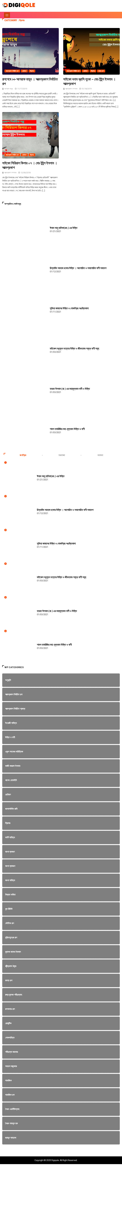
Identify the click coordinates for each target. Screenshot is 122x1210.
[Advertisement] (61, 1189)
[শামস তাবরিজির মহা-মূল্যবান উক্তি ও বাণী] (24, 429)
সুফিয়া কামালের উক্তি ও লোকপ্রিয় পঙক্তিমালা (69, 308)
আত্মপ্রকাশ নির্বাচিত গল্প (12, 71)
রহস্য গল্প (101, 71)
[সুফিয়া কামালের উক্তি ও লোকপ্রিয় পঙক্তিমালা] (24, 308)
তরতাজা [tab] (62, 455)
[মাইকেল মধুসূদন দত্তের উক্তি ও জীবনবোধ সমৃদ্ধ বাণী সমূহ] (24, 349)
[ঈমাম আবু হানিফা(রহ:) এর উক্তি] (24, 228)
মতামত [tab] (100, 455)
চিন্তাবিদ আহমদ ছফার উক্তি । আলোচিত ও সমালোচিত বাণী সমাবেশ (78, 268)
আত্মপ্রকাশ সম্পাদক (71, 89)
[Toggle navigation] (7, 15)
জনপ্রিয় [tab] (23, 455)
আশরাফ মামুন (8, 89)
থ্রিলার (32, 71)
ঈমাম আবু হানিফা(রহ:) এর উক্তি (63, 227)
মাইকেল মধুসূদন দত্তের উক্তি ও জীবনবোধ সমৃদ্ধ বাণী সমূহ (74, 348)
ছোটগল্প (24, 71)
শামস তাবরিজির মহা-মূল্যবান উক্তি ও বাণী (67, 428)
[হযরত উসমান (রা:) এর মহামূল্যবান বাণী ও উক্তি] (24, 389)
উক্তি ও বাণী (53, 225)
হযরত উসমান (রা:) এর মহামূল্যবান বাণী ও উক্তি (70, 388)
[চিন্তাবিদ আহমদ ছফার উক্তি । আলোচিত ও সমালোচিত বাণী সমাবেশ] (24, 268)
